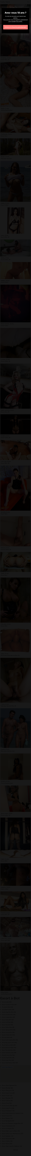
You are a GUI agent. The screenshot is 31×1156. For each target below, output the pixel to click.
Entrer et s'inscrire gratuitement (15, 27)
